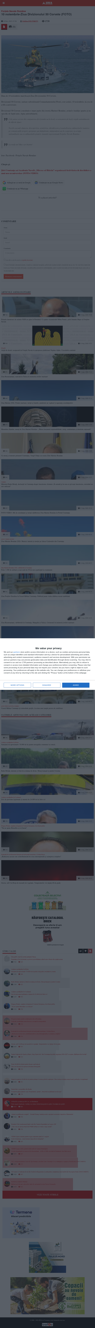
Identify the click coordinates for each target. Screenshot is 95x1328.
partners (16, 652)
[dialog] (47, 664)
